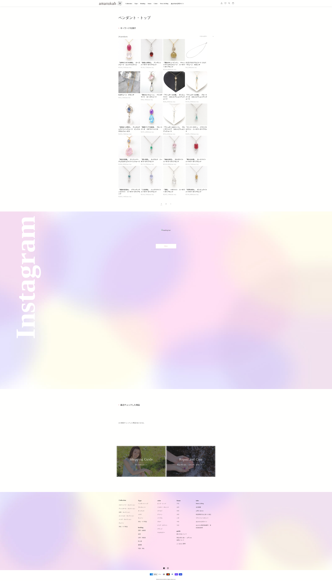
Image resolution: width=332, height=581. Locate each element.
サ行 (178, 510)
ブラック (159, 529)
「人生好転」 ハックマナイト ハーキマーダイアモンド (151, 191)
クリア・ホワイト (162, 525)
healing (140, 527)
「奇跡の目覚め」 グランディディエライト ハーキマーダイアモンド (129, 192)
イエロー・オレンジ (163, 507)
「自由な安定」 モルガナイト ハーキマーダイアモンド (174, 160)
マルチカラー (161, 532)
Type (140, 500)
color (159, 500)
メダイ (140, 514)
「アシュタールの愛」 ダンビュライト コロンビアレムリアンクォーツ (174, 97)
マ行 (178, 521)
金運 (139, 534)
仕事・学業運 (142, 537)
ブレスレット (142, 507)
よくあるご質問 (181, 543)
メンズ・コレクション (125, 519)
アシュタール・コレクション (127, 508)
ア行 (178, 503)
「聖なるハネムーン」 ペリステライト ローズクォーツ (151, 96)
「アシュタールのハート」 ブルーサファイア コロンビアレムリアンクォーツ (174, 129)
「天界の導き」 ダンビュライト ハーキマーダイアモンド (196, 191)
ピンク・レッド (161, 503)
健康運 (140, 545)
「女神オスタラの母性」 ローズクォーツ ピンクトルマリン (129, 63)
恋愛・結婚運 (142, 530)
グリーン (159, 514)
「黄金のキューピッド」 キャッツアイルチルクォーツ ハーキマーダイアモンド (174, 64)
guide (179, 531)
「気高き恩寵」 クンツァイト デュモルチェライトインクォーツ (129, 160)
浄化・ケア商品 (123, 526)
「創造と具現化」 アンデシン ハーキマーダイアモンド (151, 63)
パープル (159, 518)
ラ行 (178, 525)
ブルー (159, 521)
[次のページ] (171, 204)
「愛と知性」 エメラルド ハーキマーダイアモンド (151, 160)
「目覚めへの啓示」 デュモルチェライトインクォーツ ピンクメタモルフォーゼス (129, 129)
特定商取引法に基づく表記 (203, 514)
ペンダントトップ (143, 503)
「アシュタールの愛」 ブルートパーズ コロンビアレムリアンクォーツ (196, 97)
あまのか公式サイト (201, 521)
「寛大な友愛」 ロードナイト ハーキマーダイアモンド (196, 160)
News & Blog (200, 503)
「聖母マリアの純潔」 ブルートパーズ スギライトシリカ (151, 128)
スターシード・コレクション (127, 505)
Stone (179, 500)
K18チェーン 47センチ (126, 95)
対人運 (140, 541)
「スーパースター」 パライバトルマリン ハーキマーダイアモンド (196, 129)
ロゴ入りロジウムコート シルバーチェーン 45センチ (196, 63)
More (166, 246)
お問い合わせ (200, 510)
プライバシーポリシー (202, 518)
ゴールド (159, 510)
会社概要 (198, 507)
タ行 (178, 514)
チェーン (121, 523)
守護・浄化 (141, 548)
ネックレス (141, 510)
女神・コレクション (124, 512)
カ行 (178, 507)
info (197, 500)
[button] (128, 4)
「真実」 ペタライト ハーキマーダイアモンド (174, 191)
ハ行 (178, 518)
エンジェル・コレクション (126, 515)
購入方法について (182, 534)
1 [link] (161, 204)
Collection (122, 500)
